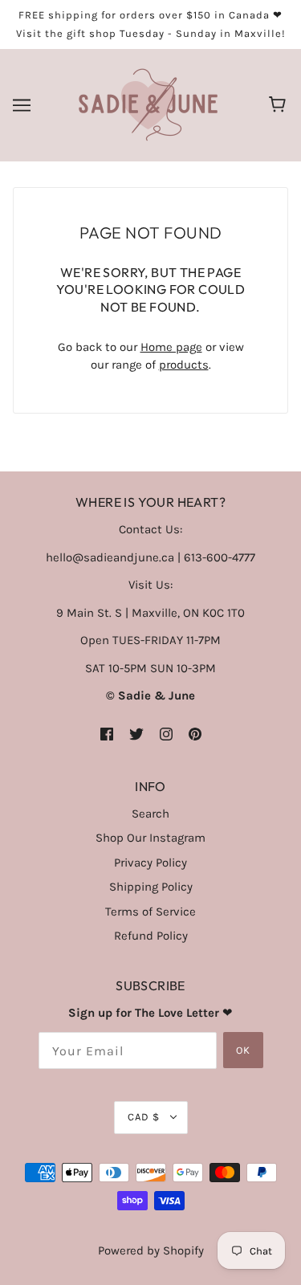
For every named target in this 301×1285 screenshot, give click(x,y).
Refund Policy (151, 935)
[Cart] (279, 105)
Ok (243, 1050)
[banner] (148, 104)
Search (150, 813)
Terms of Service (150, 911)
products (184, 364)
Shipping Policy (151, 886)
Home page (171, 347)
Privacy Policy (150, 862)
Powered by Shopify (151, 1250)
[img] (106, 733)
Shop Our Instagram (150, 837)
